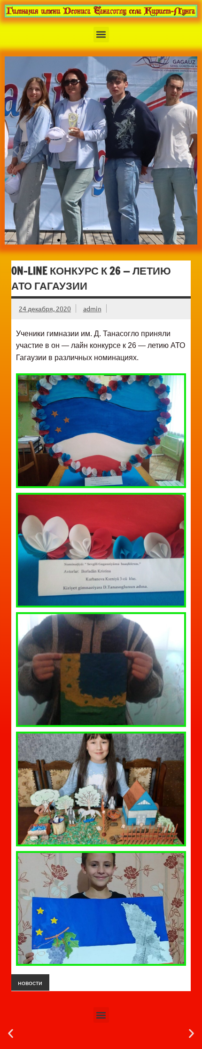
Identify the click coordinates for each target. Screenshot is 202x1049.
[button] (101, 34)
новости (30, 982)
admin (92, 308)
